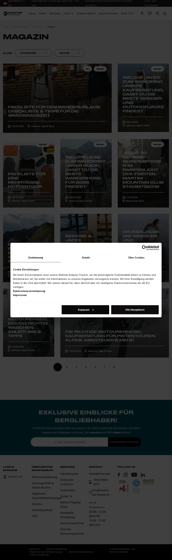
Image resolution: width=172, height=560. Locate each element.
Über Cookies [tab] (136, 257)
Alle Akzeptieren (134, 309)
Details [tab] (86, 257)
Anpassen (84, 309)
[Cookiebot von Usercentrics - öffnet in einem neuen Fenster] (144, 247)
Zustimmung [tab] (35, 257)
